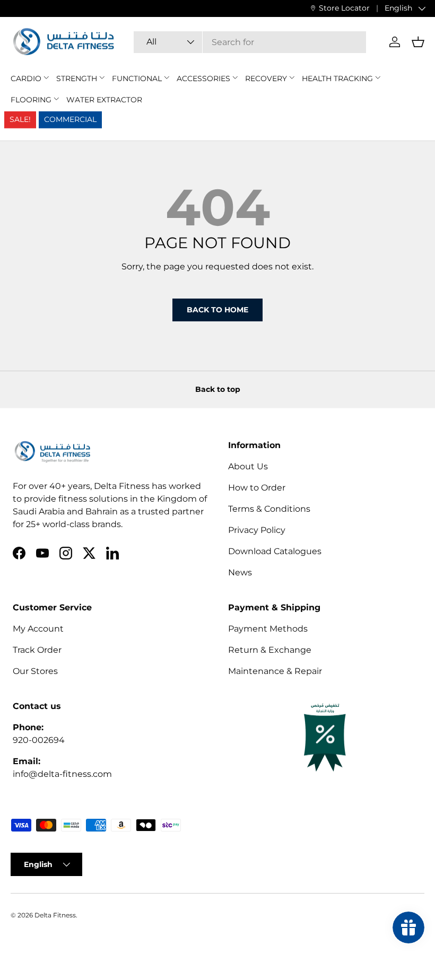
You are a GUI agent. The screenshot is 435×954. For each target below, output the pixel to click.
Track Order (37, 650)
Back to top (217, 389)
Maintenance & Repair (275, 671)
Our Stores (35, 671)
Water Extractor (104, 99)
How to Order (256, 488)
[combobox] (250, 42)
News (240, 572)
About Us (248, 466)
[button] (418, 42)
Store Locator (344, 8)
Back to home (217, 309)
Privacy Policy (256, 530)
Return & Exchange (269, 650)
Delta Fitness (55, 915)
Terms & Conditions (269, 509)
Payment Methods (268, 629)
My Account (38, 629)
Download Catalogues (274, 551)
